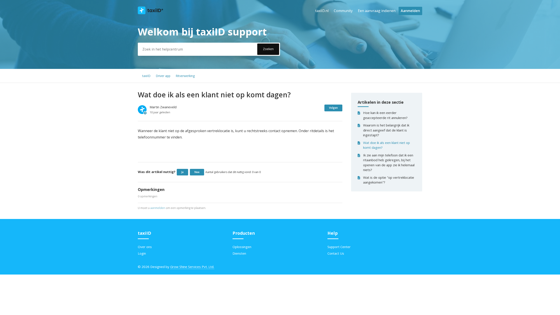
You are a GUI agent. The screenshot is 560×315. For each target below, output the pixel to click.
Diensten (239, 253)
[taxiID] (150, 13)
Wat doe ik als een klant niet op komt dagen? (386, 145)
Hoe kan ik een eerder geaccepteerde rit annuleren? (385, 115)
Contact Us (335, 253)
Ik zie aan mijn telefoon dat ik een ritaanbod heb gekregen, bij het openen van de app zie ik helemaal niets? (389, 162)
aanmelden (157, 208)
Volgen (333, 108)
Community (343, 10)
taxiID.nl (322, 10)
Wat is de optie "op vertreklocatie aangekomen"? (388, 180)
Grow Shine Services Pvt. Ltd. (192, 266)
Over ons (145, 247)
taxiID (146, 76)
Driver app (163, 76)
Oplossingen (242, 247)
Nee (197, 172)
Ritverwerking (185, 76)
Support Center (339, 247)
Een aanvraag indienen (377, 10)
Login (142, 253)
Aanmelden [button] (410, 10)
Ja (182, 172)
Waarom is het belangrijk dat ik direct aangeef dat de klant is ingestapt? (386, 130)
